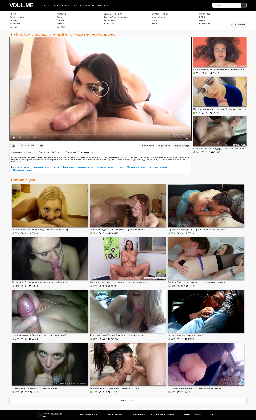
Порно (45, 5)
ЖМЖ (202, 17)
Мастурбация (158, 17)
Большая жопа (85, 167)
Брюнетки (68, 167)
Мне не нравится (41, 146)
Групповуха (109, 20)
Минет (12, 14)
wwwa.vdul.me (56, 414)
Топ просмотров (84, 5)
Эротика (61, 27)
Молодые (61, 14)
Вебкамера (204, 23)
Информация (148, 146)
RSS (213, 415)
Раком (56, 167)
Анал (59, 17)
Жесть (202, 20)
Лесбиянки (14, 23)
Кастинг (13, 20)
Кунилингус (204, 14)
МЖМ (154, 20)
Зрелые (60, 20)
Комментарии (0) (181, 146)
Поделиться (164, 146)
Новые (55, 5)
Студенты (109, 23)
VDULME (21, 5)
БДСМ (155, 23)
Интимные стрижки (23, 170)
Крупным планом (158, 167)
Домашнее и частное (114, 14)
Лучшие (66, 5)
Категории (103, 5)
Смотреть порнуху (165, 415)
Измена (60, 23)
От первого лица (160, 14)
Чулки (120, 167)
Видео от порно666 (193, 415)
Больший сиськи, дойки (115, 17)
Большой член (41, 167)
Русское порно (16, 17)
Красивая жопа (105, 167)
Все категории (238, 25)
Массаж (13, 27)
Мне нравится (13, 146)
